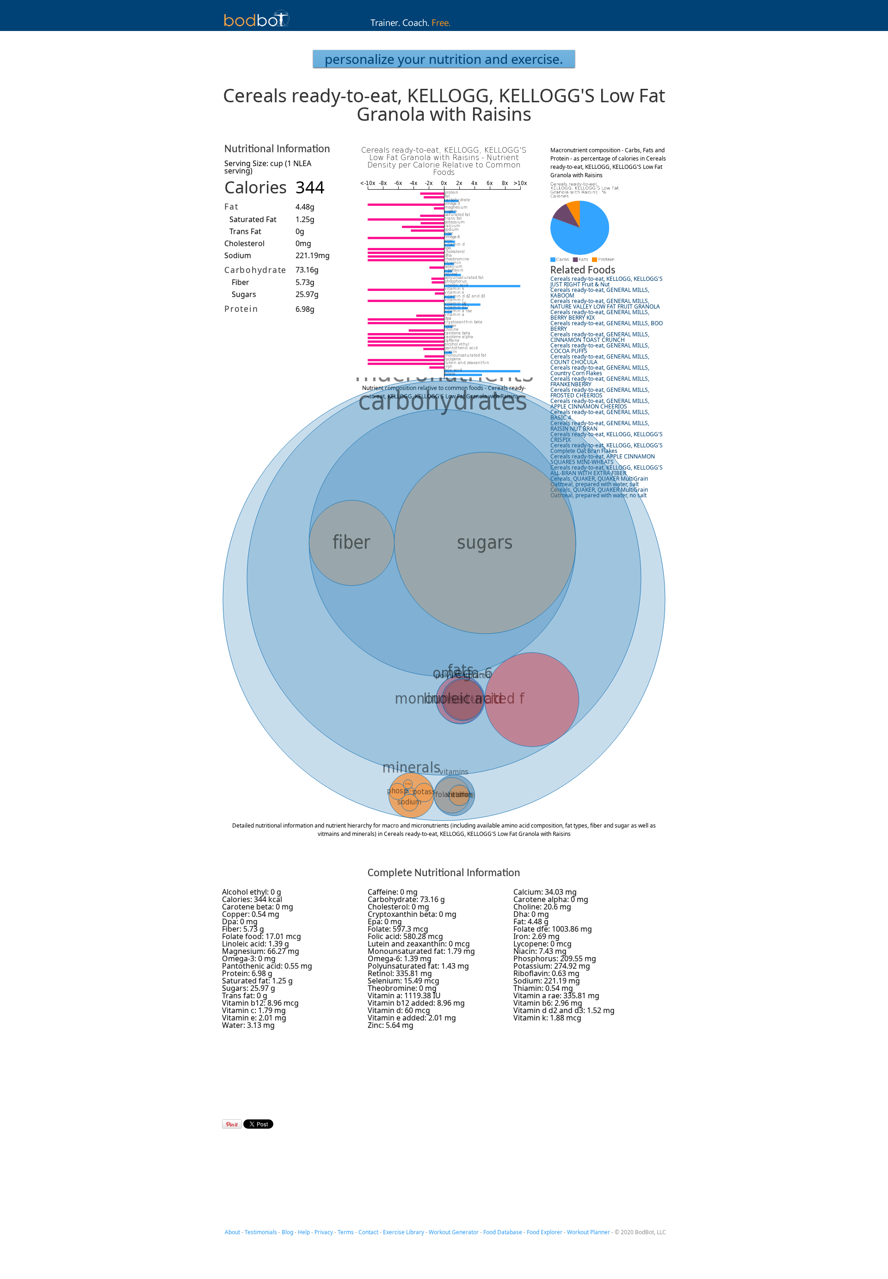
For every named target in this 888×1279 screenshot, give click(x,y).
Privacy (323, 1232)
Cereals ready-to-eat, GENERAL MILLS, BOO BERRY (606, 326)
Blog (287, 1232)
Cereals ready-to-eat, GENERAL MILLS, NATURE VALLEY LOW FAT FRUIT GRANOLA (605, 303)
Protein (241, 308)
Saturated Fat (253, 219)
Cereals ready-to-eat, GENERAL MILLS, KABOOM (599, 292)
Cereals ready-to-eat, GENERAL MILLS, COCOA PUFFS (599, 348)
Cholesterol (244, 243)
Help (304, 1232)
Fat (231, 206)
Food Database (502, 1232)
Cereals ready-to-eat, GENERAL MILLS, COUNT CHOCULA (599, 359)
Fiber (240, 282)
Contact (368, 1232)
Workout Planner (588, 1232)
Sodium (237, 255)
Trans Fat (245, 231)
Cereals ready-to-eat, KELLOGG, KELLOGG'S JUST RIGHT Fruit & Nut (606, 281)
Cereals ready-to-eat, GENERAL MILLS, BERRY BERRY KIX (599, 314)
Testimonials (261, 1232)
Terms (346, 1232)
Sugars (244, 294)
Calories (255, 187)
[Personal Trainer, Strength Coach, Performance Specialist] (444, 28)
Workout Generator (454, 1232)
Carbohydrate (255, 269)
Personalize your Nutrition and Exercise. (444, 59)
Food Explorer (544, 1232)
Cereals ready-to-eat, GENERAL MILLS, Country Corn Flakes (599, 370)
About (232, 1232)
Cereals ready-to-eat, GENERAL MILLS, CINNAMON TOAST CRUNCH (599, 337)
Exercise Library (403, 1232)
